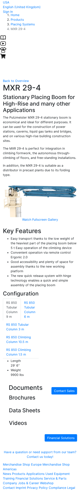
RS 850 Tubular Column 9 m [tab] (11, 310)
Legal (71, 488)
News (7, 474)
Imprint (21, 488)
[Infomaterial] (3, 37)
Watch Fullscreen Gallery (40, 219)
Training (9, 478)
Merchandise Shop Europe (23, 464)
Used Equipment (57, 474)
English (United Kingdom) (22, 7)
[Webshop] (3, 56)
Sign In (8, 12)
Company (10, 483)
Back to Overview (16, 81)
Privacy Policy (37, 488)
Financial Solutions (61, 438)
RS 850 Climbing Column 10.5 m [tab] (18, 339)
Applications (35, 474)
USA (6, 2)
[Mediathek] (3, 43)
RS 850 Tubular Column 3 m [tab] (17, 327)
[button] (8, 201)
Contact (9, 488)
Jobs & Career (29, 483)
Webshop (47, 483)
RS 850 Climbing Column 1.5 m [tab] (18, 352)
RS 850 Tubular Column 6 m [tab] (29, 310)
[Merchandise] (3, 49)
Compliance (57, 488)
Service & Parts (55, 478)
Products (19, 474)
